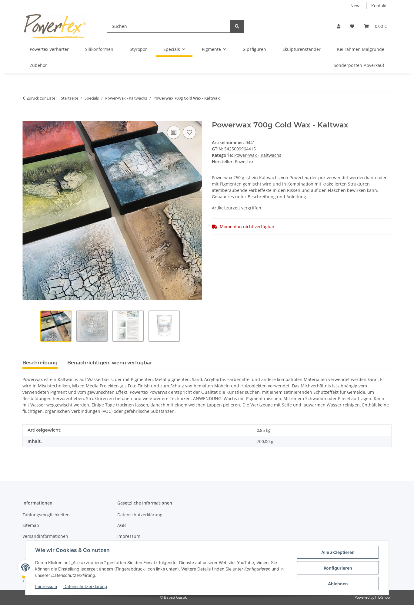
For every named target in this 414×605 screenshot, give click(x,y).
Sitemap (30, 525)
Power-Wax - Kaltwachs (257, 155)
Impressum (46, 586)
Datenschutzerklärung (85, 586)
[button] (338, 26)
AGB (121, 525)
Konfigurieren (338, 567)
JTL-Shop (382, 597)
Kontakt (379, 5)
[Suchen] (237, 26)
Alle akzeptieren (338, 552)
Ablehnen (338, 583)
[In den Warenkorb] (27, 117)
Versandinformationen (45, 536)
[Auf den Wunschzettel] (189, 132)
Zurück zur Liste (41, 98)
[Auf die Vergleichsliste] (173, 132)
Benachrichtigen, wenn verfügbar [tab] (109, 363)
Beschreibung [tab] (40, 363)
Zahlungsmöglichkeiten (46, 515)
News (356, 5)
